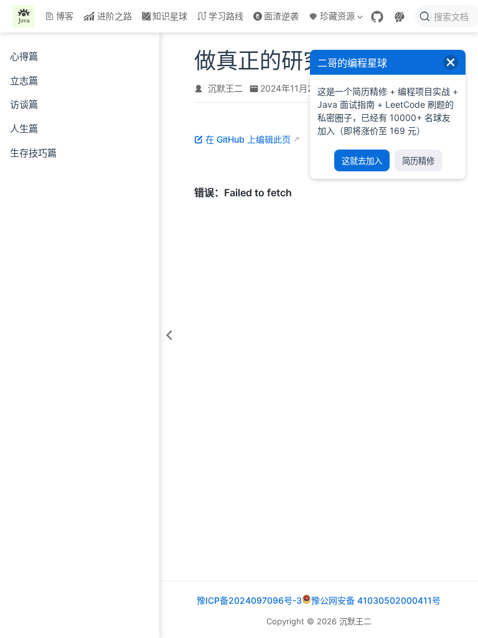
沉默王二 (225, 88)
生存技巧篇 (33, 153)
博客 (64, 16)
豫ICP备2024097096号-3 (249, 600)
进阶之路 (114, 16)
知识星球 (169, 16)
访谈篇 (24, 104)
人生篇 (24, 129)
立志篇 (24, 81)
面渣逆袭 (281, 16)
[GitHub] (377, 17)
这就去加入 (362, 161)
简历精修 (418, 161)
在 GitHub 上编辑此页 (248, 139)
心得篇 (24, 56)
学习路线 (226, 16)
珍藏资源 (330, 18)
